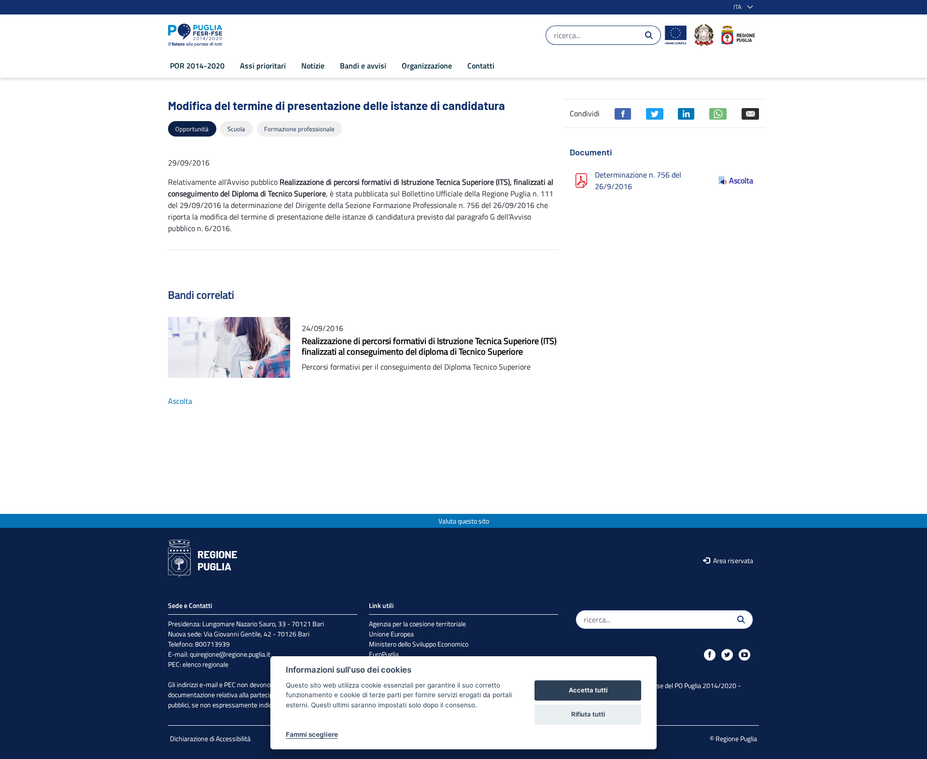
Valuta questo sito (463, 521)
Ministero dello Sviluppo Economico (418, 644)
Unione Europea (391, 634)
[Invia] (649, 35)
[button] (741, 7)
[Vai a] (197, 35)
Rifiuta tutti (588, 714)
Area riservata (732, 560)
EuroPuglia (384, 654)
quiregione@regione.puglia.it (230, 654)
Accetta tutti (588, 690)
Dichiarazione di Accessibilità (210, 738)
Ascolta (741, 180)
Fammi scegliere (312, 734)
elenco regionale (205, 664)
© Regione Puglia (733, 738)
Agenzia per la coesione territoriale (417, 624)
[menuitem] (197, 65)
